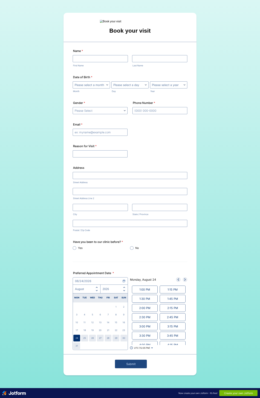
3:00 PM (144, 326)
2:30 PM (144, 317)
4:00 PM (144, 345)
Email (77, 124)
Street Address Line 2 (83, 198)
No (137, 248)
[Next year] (124, 291)
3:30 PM (144, 335)
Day (114, 91)
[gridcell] (77, 338)
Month (76, 91)
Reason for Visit (85, 146)
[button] (141, 347)
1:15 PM (172, 289)
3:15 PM (172, 326)
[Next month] (96, 291)
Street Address (80, 182)
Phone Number (144, 103)
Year (152, 91)
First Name (78, 65)
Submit (131, 364)
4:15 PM (172, 345)
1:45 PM (172, 298)
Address (78, 167)
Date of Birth (82, 77)
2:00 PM (144, 308)
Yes (80, 248)
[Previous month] (96, 287)
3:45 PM (172, 335)
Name (78, 51)
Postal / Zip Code (81, 230)
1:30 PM (144, 298)
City (75, 214)
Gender (79, 103)
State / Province (140, 214)
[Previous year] (124, 287)
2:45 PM (172, 317)
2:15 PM (172, 308)
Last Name (137, 65)
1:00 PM (144, 289)
